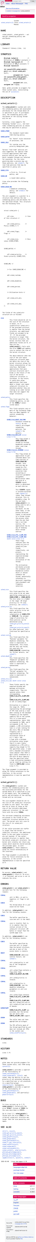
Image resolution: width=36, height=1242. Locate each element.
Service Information (12, 8)
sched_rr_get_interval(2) (11, 1142)
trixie (15, 1186)
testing (16, 1189)
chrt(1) (5, 1131)
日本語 (16, 1208)
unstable (8, 11)
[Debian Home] (2, 4)
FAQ (26, 3)
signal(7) (22, 493)
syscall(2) (15, 92)
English (16, 1202)
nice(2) (20, 1075)
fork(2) (18, 423)
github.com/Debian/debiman (26, 1237)
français (16, 1205)
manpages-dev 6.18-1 (20, 1223)
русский (16, 1214)
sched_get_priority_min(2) (19, 623)
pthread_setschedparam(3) (11, 1154)
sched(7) (21, 163)
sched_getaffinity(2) (10, 1137)
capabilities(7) (8, 1158)
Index (8, 3)
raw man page (18, 1173)
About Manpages (17, 3)
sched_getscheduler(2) (10, 1090)
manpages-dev (16, 11)
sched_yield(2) (7, 1150)
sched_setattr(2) (7, 22)
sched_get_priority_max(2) (19, 627)
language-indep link (20, 1167)
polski (16, 1211)
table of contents (20, 1178)
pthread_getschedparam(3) (11, 1152)
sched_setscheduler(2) (10, 1073)
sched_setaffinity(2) (17, 1033)
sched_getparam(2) (9, 1092)
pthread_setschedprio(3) (11, 1156)
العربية (16, 1200)
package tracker (19, 1170)
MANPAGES (8, 0)
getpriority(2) (7, 1094)
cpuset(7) (19, 1158)
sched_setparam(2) (9, 1075)
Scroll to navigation (9, 16)
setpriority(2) (7, 1085)
